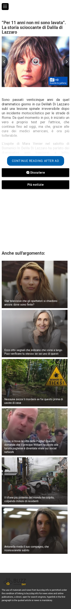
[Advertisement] (35, 220)
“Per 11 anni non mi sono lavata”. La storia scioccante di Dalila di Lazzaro (34, 27)
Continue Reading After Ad (35, 161)
